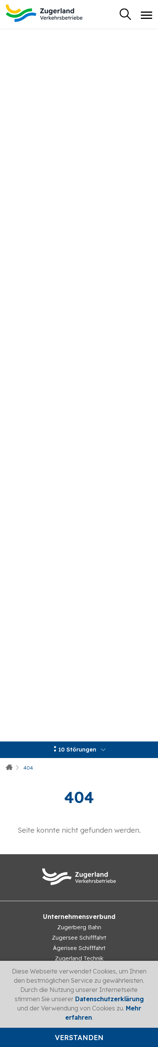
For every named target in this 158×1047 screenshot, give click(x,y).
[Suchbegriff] (125, 14)
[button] (79, 749)
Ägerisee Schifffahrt (79, 948)
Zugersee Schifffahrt (79, 937)
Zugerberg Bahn (79, 927)
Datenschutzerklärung (109, 999)
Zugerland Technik (79, 958)
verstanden (79, 1037)
